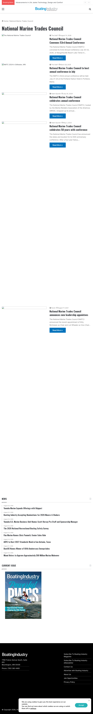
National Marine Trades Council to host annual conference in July (69, 69)
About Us (67, 674)
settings (33, 708)
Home (5, 21)
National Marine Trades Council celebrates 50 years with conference (68, 127)
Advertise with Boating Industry (76, 670)
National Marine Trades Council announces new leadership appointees (69, 313)
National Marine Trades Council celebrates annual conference (65, 98)
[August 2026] (23, 595)
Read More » (58, 58)
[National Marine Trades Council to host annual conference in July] (24, 76)
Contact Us (68, 667)
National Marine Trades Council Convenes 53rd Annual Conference (67, 40)
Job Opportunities (71, 678)
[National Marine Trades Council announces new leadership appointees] (24, 398)
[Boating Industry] (46, 9)
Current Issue (9, 565)
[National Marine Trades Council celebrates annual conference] (24, 104)
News (4, 498)
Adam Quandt (56, 94)
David (53, 308)
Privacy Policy (69, 682)
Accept (81, 705)
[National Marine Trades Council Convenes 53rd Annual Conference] (24, 45)
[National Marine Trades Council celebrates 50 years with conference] (24, 212)
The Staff (54, 35)
